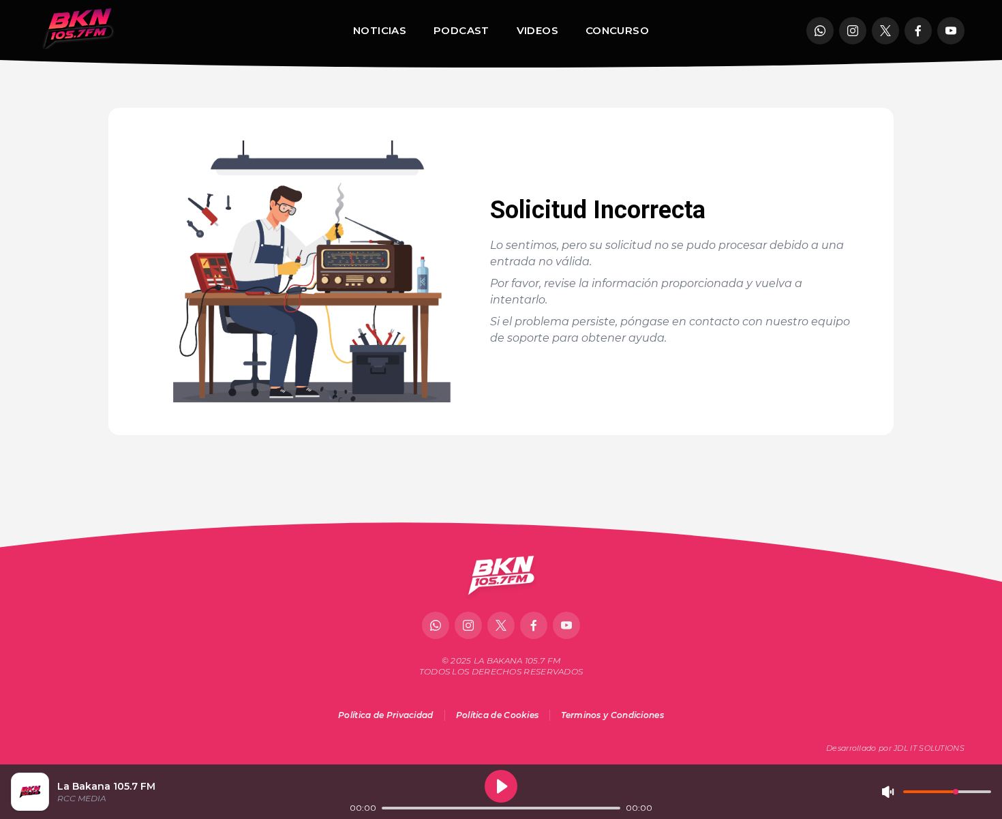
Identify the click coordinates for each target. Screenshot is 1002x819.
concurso (617, 30)
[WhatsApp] (820, 30)
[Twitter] (885, 30)
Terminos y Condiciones (612, 715)
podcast (461, 30)
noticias (379, 30)
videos (537, 30)
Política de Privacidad (386, 715)
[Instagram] (852, 30)
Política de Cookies (497, 715)
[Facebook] (918, 30)
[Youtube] (951, 30)
